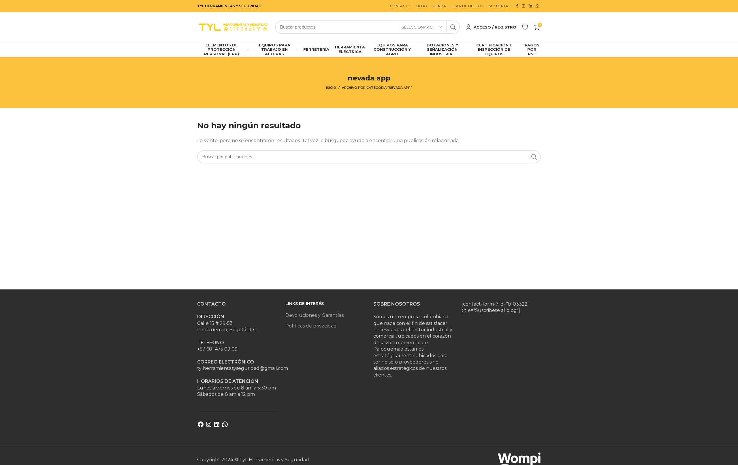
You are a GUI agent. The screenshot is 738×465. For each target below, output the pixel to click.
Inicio (331, 88)
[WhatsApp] (224, 426)
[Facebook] (200, 426)
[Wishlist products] (525, 27)
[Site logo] (233, 26)
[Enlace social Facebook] (517, 6)
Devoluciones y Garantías (314, 315)
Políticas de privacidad (311, 326)
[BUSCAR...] (453, 27)
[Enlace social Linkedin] (530, 6)
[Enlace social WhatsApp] (537, 6)
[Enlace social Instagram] (523, 6)
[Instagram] (208, 426)
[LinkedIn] (216, 426)
